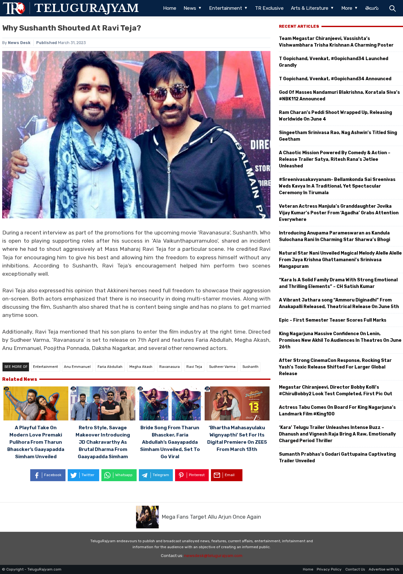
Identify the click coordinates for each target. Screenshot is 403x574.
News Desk (19, 42)
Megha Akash (140, 367)
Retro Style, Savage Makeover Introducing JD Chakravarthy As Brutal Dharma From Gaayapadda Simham (103, 442)
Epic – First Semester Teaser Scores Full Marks (332, 320)
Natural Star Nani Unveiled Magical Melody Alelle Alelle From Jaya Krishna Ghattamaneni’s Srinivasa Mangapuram (340, 259)
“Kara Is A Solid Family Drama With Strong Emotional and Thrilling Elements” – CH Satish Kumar (338, 283)
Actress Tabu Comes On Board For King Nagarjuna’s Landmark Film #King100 (337, 411)
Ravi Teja (194, 367)
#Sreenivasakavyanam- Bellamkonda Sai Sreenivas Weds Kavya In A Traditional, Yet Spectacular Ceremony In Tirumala (337, 186)
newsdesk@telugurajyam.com (213, 555)
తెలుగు (371, 8)
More (346, 8)
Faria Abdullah (110, 367)
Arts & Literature (309, 8)
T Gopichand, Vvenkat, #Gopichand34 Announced (335, 79)
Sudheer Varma (222, 367)
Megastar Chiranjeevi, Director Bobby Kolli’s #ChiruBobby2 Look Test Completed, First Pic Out (335, 391)
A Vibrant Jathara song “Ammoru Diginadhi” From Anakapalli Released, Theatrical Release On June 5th (339, 303)
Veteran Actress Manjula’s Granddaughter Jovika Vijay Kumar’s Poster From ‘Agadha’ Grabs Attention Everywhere (339, 213)
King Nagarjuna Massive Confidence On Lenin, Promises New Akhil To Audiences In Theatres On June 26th (340, 340)
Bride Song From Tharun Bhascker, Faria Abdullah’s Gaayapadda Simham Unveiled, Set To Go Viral (170, 442)
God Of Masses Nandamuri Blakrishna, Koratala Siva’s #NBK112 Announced (339, 96)
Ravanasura (169, 367)
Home (169, 8)
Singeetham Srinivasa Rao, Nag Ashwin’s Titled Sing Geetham (338, 136)
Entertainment (225, 8)
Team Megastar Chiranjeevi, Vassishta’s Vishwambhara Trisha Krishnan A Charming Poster (336, 42)
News (190, 8)
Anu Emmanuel (77, 367)
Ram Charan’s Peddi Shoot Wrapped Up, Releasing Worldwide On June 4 (335, 116)
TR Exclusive (269, 8)
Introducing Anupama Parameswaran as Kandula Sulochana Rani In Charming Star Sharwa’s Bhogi (334, 236)
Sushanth (250, 367)
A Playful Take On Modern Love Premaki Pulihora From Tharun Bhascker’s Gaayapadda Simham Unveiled (35, 442)
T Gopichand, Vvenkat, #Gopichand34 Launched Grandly (333, 62)
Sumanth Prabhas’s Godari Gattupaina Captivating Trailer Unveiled (337, 458)
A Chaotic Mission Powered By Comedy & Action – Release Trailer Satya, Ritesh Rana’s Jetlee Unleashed (334, 159)
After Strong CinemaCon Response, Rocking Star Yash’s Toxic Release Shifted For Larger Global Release (335, 367)
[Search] (392, 8)
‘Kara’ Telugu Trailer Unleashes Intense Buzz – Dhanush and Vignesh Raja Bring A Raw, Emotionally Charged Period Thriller (337, 434)
